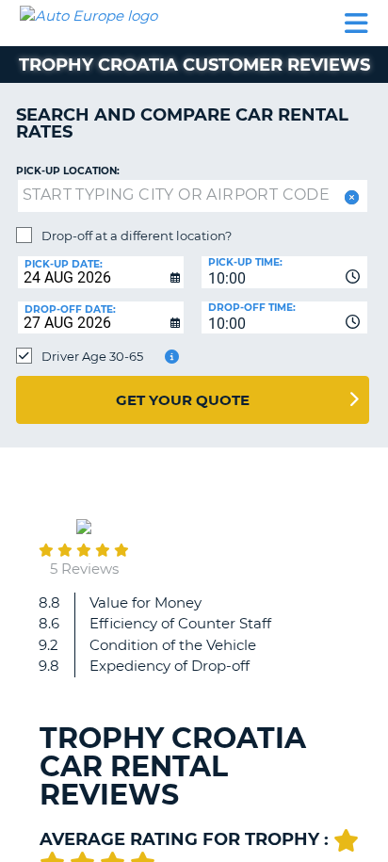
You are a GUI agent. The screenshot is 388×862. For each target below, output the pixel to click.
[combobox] (284, 272)
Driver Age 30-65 (92, 356)
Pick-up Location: (68, 171)
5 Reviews (84, 568)
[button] (350, 197)
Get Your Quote (183, 400)
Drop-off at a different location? (136, 235)
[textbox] (192, 196)
